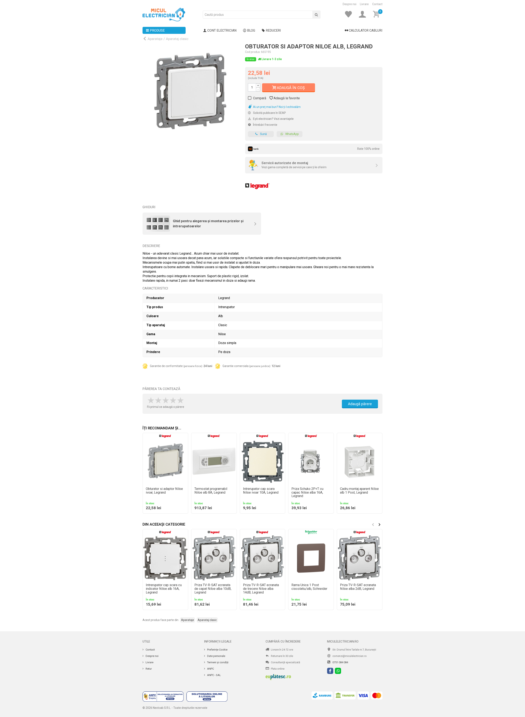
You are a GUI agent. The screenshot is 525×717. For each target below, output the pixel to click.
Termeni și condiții (217, 662)
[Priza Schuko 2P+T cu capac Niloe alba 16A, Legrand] (311, 461)
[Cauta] (316, 14)
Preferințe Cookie (217, 649)
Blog (251, 30)
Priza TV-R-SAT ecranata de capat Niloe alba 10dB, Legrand (212, 588)
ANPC (210, 668)
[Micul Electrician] (164, 14)
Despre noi (349, 4)
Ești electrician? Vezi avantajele (273, 118)
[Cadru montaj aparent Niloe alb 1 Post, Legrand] (359, 461)
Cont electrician (221, 30)
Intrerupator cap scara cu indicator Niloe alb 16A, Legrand (164, 588)
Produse (157, 30)
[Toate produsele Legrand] (257, 184)
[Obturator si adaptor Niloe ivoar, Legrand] (165, 461)
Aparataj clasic (177, 39)
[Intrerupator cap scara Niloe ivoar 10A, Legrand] (262, 461)
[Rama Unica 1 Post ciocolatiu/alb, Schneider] (311, 557)
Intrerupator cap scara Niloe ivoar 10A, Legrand (260, 490)
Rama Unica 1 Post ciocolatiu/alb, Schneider (309, 587)
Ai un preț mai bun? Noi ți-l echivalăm (276, 107)
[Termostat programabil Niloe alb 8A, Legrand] (214, 461)
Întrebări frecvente (264, 124)
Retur (148, 668)
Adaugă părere (360, 404)
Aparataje (155, 39)
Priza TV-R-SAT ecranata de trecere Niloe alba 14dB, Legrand (261, 588)
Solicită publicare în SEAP (269, 112)
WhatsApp (292, 134)
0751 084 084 (340, 662)
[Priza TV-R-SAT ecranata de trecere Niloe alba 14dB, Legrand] (262, 557)
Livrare (364, 4)
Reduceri (273, 30)
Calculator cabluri (365, 30)
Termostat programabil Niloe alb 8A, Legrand (210, 490)
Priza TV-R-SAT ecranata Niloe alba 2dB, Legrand (358, 587)
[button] (379, 524)
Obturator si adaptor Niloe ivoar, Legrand (164, 490)
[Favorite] (350, 14)
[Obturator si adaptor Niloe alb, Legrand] (191, 91)
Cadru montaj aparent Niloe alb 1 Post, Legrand (359, 490)
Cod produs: (252, 52)
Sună (263, 134)
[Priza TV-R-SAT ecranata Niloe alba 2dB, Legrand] (359, 557)
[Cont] (364, 14)
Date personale (216, 656)
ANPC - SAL (214, 675)
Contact (377, 4)
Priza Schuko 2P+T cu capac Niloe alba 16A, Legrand (307, 492)
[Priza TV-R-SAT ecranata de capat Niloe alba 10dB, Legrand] (214, 557)
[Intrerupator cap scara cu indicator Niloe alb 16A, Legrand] (165, 557)
